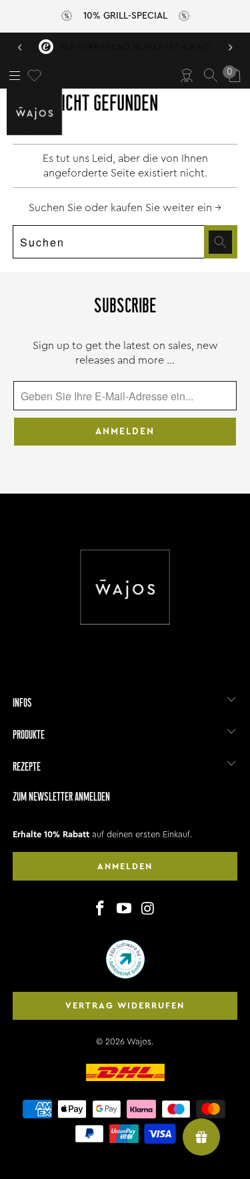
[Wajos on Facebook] (101, 909)
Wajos (139, 1041)
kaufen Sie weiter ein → (166, 207)
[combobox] (125, 241)
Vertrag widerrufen (125, 1005)
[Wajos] (37, 112)
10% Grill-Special (125, 16)
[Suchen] (210, 75)
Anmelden (125, 866)
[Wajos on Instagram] (148, 909)
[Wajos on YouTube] (125, 909)
